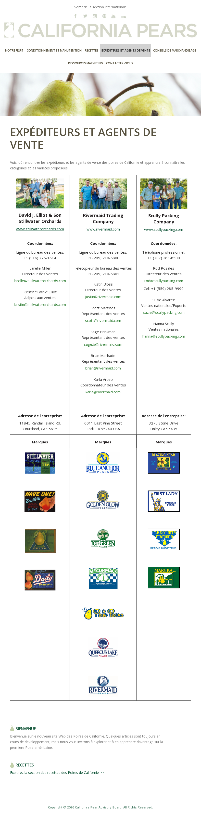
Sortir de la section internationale (100, 7)
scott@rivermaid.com (103, 320)
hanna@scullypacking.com (163, 336)
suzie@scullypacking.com (164, 312)
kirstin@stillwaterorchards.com (40, 304)
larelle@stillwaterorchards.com (40, 280)
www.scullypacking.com (163, 229)
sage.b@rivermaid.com (103, 344)
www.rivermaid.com (103, 229)
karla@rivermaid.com (103, 391)
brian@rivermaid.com (103, 368)
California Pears (100, 32)
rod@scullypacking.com (163, 280)
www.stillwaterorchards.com (40, 228)
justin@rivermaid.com (103, 296)
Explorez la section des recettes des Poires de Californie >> (57, 772)
